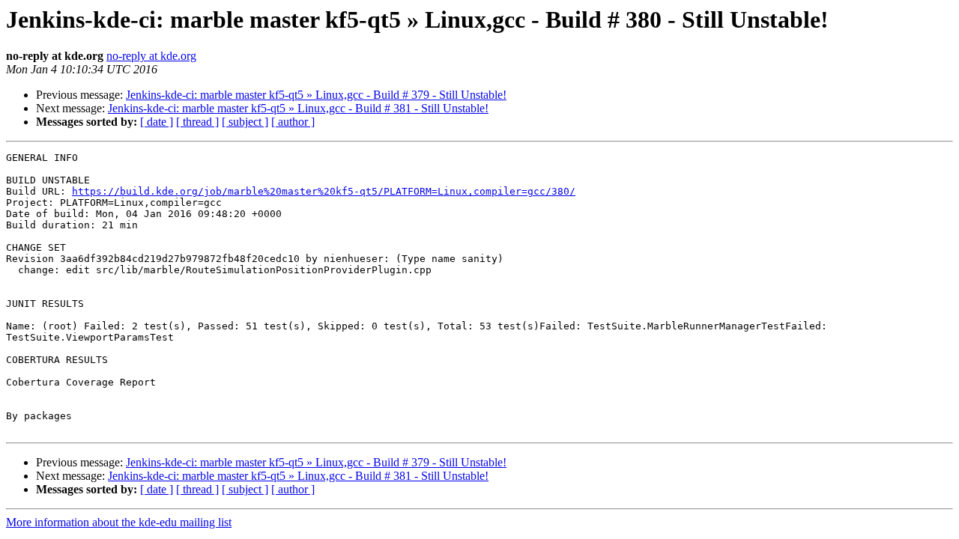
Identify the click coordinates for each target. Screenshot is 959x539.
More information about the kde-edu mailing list (119, 522)
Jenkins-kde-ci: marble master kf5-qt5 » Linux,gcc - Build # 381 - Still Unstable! (298, 108)
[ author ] (293, 121)
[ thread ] (197, 121)
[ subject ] (245, 121)
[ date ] (156, 121)
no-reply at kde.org (151, 55)
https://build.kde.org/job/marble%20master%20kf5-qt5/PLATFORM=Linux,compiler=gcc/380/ (323, 191)
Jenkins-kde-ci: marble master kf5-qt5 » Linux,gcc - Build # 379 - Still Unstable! (316, 94)
